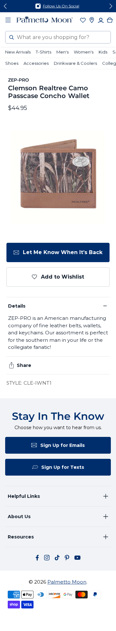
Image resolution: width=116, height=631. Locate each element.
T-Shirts (43, 51)
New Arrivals (18, 51)
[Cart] (110, 20)
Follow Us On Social (61, 6)
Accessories (36, 63)
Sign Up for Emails (62, 445)
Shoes (11, 63)
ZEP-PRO (18, 80)
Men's (62, 51)
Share (24, 365)
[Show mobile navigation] (8, 20)
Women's (83, 51)
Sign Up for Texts (62, 467)
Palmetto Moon (66, 582)
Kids (103, 51)
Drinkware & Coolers (75, 63)
